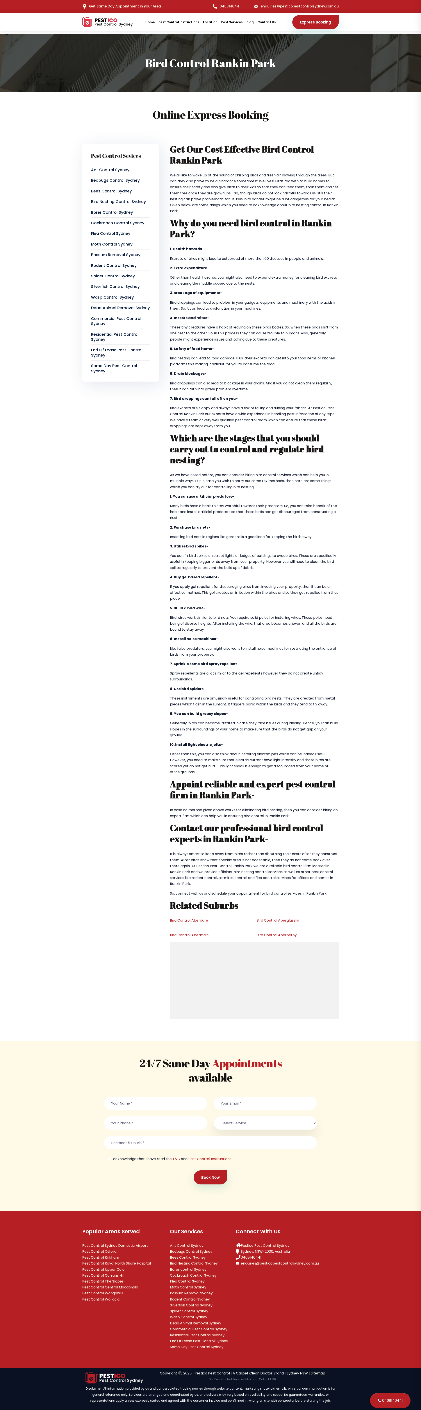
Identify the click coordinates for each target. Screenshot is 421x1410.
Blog (250, 22)
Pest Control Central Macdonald (110, 1287)
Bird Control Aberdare (189, 920)
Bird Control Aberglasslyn (278, 920)
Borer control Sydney (112, 212)
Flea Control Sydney (110, 233)
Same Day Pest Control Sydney (114, 368)
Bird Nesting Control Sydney (118, 201)
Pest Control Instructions (179, 22)
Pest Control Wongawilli (102, 1293)
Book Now (210, 1177)
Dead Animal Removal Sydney (120, 307)
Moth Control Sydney (111, 244)
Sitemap (318, 1373)
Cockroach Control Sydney (117, 223)
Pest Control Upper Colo (103, 1269)
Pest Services (232, 22)
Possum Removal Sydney (115, 254)
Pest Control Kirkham (100, 1257)
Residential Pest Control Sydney (114, 337)
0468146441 (230, 6)
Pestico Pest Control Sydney (265, 1245)
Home (150, 22)
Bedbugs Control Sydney (115, 180)
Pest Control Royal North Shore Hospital (116, 1263)
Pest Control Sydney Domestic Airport (115, 1245)
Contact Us (266, 22)
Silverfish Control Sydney (115, 286)
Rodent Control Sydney (114, 265)
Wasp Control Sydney (112, 297)
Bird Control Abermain (189, 935)
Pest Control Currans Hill (103, 1275)
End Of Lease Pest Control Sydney (116, 352)
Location (210, 22)
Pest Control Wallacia (101, 1299)
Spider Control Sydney (113, 276)
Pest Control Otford (99, 1251)
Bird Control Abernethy (277, 935)
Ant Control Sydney (110, 169)
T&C (176, 1158)
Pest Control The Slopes (103, 1281)
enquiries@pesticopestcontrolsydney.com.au (300, 6)
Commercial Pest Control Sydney (116, 321)
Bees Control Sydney (111, 191)
